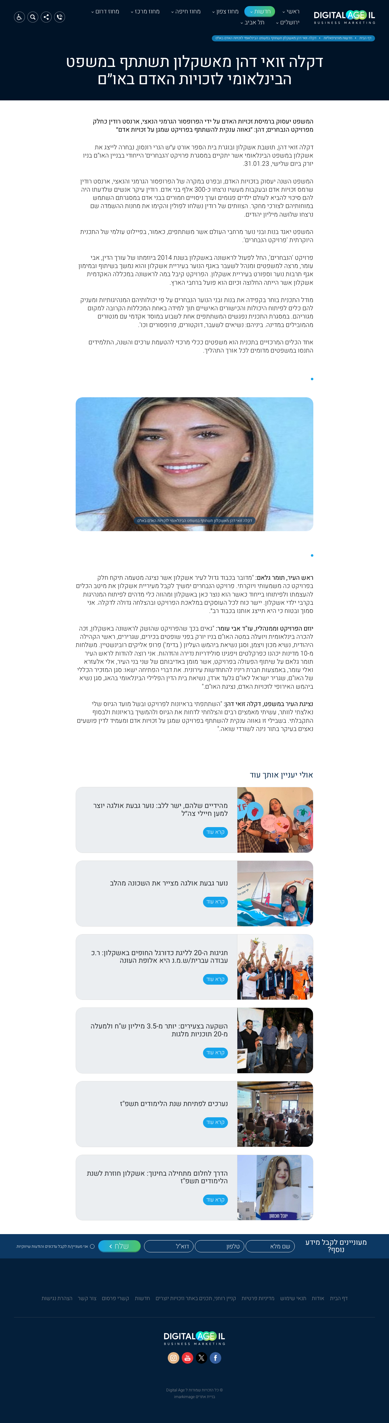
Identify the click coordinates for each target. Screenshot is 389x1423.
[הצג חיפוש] (32, 17)
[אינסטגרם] (173, 1358)
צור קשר (87, 1298)
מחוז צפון (227, 11)
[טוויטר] (201, 1358)
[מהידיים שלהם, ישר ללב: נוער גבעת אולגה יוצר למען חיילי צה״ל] (275, 820)
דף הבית (365, 38)
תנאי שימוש (293, 1298)
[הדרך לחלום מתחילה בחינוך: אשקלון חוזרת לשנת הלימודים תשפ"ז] (275, 1187)
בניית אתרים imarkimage (194, 1397)
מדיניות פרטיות (258, 1298)
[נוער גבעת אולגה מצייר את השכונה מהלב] (275, 893)
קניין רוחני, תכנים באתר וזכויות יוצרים (196, 1298)
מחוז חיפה (188, 11)
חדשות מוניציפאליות (338, 38)
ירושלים (290, 22)
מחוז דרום (107, 11)
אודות (318, 1298)
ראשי (293, 11)
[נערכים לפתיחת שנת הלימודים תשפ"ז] (275, 1114)
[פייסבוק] (215, 1358)
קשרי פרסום (115, 1298)
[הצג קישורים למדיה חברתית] (46, 17)
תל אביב (254, 22)
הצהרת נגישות (57, 1298)
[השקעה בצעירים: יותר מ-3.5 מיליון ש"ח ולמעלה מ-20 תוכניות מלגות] (275, 1040)
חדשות (262, 11)
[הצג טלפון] (59, 17)
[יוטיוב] (187, 1358)
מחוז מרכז (147, 11)
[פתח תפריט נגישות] (19, 17)
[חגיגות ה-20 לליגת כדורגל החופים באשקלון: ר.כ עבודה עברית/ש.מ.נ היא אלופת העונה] (275, 967)
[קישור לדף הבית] (344, 20)
